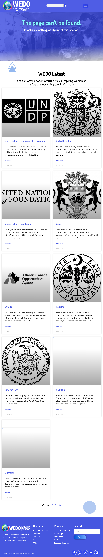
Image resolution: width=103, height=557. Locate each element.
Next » (58, 505)
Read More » (8, 160)
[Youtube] (91, 552)
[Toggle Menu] (85, 6)
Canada (8, 306)
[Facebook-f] (74, 552)
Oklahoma (9, 472)
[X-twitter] (85, 552)
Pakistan (60, 306)
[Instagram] (79, 552)
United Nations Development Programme (25, 140)
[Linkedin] (96, 552)
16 (55, 505)
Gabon (59, 223)
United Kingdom (64, 140)
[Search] (65, 5)
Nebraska (60, 389)
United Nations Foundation (18, 223)
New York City (11, 389)
